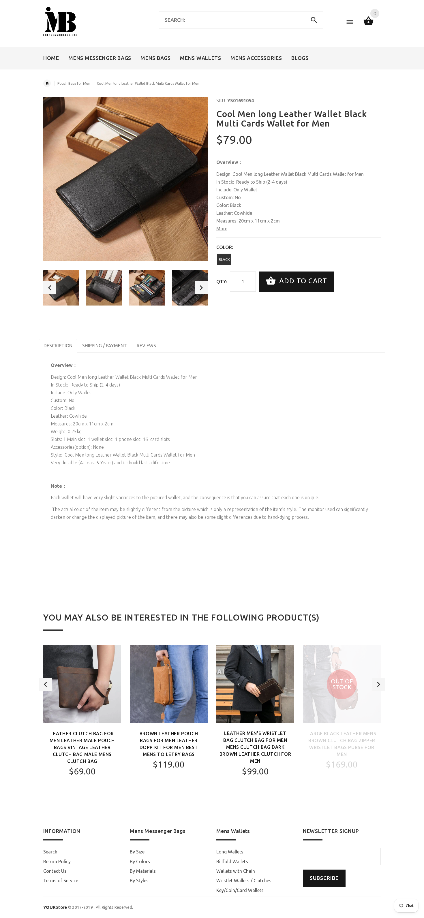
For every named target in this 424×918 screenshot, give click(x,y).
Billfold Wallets (232, 861)
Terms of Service (60, 880)
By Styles (139, 880)
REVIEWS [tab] (146, 345)
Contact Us (55, 871)
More (221, 228)
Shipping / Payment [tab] (104, 345)
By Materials (143, 871)
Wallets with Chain (235, 871)
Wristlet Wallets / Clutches (243, 880)
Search (50, 851)
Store (55, 907)
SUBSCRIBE (324, 878)
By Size (137, 851)
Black (224, 259)
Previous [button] (49, 287)
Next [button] (201, 287)
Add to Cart (302, 281)
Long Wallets (229, 851)
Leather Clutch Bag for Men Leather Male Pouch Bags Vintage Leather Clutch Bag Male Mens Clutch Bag (82, 747)
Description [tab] (58, 345)
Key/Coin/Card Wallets (240, 890)
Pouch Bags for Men (73, 83)
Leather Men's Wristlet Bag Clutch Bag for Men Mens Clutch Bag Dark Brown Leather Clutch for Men (255, 747)
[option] (61, 288)
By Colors (140, 861)
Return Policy (57, 861)
